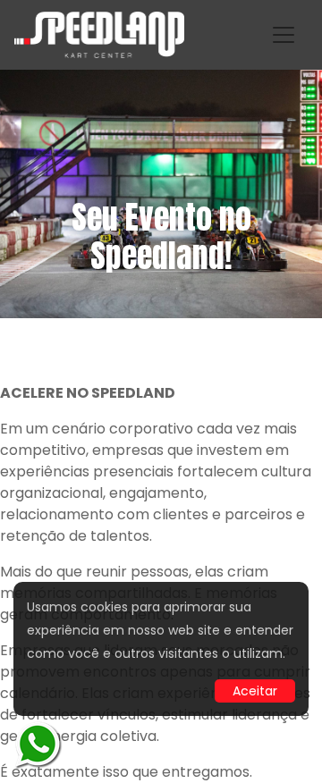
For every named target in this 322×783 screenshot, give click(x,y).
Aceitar (255, 691)
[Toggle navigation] (283, 35)
